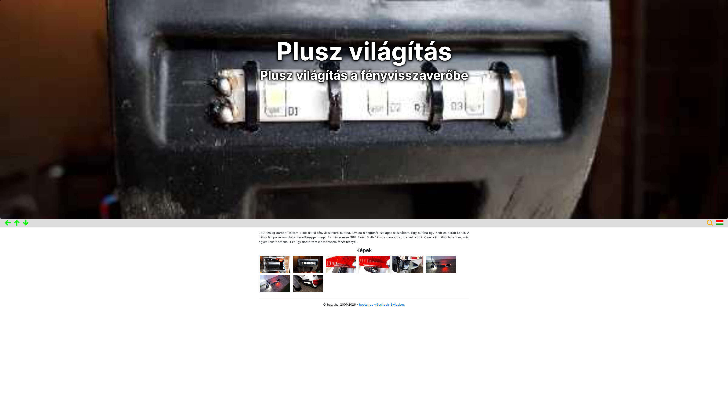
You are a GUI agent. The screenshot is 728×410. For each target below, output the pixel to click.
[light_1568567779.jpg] (275, 283)
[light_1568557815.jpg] (341, 264)
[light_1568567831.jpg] (308, 283)
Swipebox (398, 304)
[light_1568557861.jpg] (408, 264)
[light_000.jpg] (275, 264)
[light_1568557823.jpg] (374, 264)
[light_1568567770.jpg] (441, 264)
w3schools (382, 304)
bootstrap (366, 304)
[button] (7, 222)
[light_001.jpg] (308, 264)
